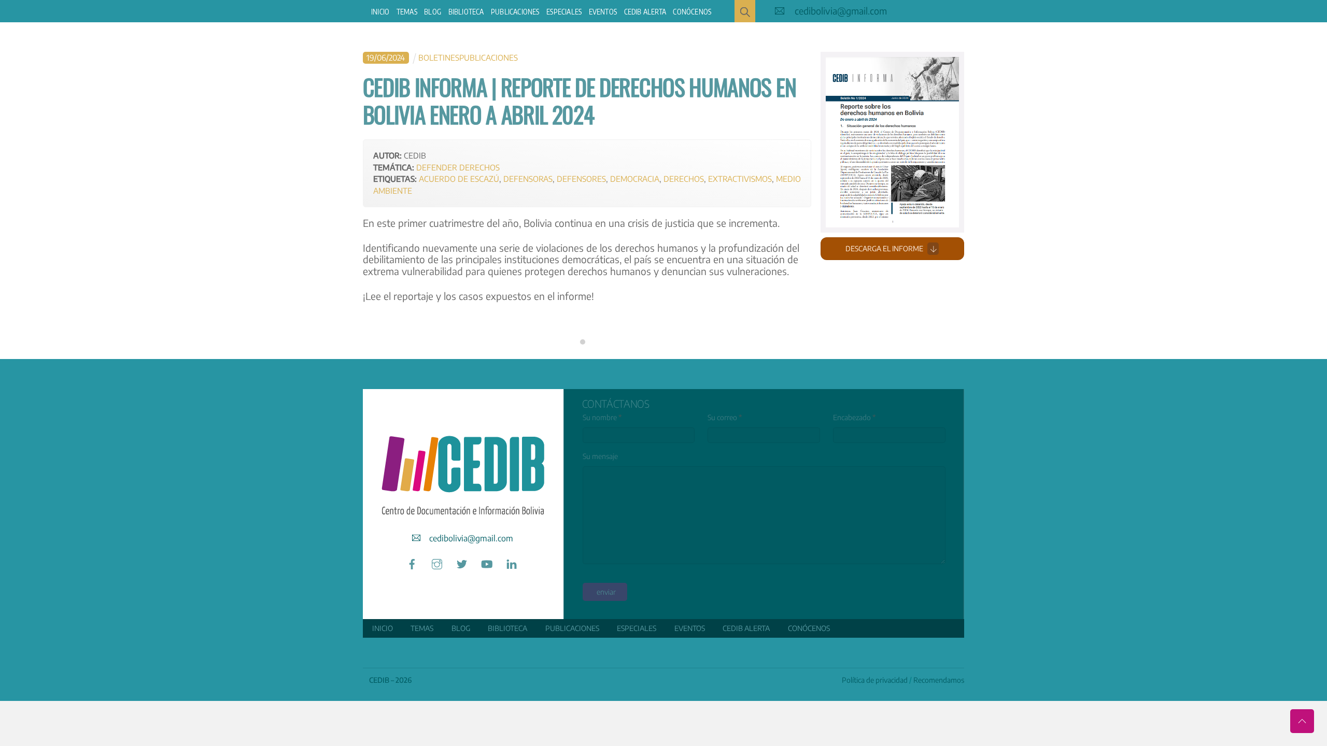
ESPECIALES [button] (564, 11)
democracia (634, 178)
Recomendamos (938, 680)
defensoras (528, 178)
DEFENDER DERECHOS (458, 167)
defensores (581, 178)
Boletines (438, 57)
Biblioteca (466, 11)
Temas (407, 11)
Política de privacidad (875, 680)
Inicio (380, 11)
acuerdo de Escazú (459, 178)
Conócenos (692, 11)
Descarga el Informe (884, 248)
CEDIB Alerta (645, 11)
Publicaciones (515, 11)
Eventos (603, 11)
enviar (606, 591)
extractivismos (740, 178)
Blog (432, 11)
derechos (684, 178)
